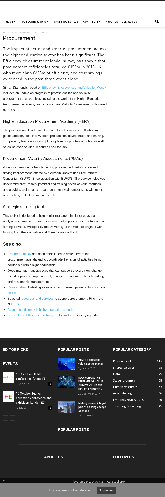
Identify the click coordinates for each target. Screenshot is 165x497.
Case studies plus (66, 21)
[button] (157, 22)
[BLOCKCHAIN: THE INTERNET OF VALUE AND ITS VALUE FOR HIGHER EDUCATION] (66, 382)
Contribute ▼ (92, 21)
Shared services (124, 367)
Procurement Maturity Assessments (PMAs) (43, 158)
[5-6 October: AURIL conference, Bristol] (8, 377)
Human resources (125, 387)
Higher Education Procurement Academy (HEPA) (46, 121)
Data (116, 374)
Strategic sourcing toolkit (25, 206)
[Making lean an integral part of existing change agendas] (66, 407)
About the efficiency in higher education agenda (40, 309)
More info (85, 490)
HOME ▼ (11, 21)
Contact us (129, 21)
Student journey (124, 380)
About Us (112, 21)
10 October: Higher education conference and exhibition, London (34, 398)
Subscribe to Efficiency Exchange (31, 315)
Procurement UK (19, 254)
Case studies (17, 287)
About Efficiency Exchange (87, 481)
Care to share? (116, 481)
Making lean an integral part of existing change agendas (92, 407)
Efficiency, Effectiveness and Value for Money (74, 87)
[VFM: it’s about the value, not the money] (66, 364)
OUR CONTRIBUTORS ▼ (35, 21)
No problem (107, 490)
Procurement (122, 361)
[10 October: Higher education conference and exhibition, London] (8, 396)
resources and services (37, 298)
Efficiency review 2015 (128, 400)
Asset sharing (122, 393)
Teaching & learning (127, 406)
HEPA (12, 293)
